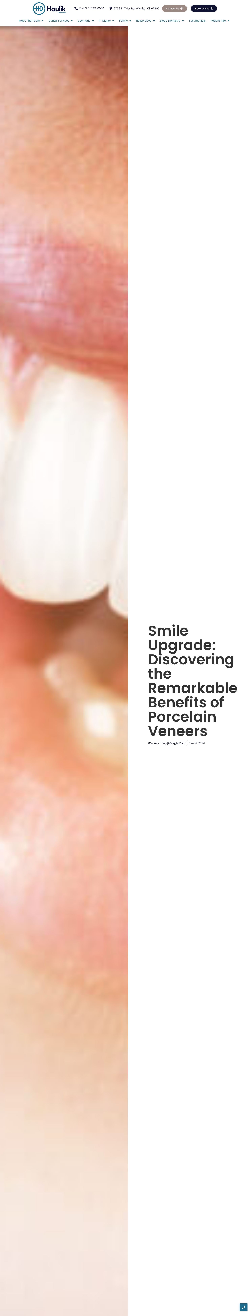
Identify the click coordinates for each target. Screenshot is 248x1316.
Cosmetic (84, 21)
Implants (105, 21)
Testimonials (197, 21)
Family (123, 21)
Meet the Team (29, 21)
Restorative (143, 21)
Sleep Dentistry (170, 21)
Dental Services (58, 21)
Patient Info (218, 21)
